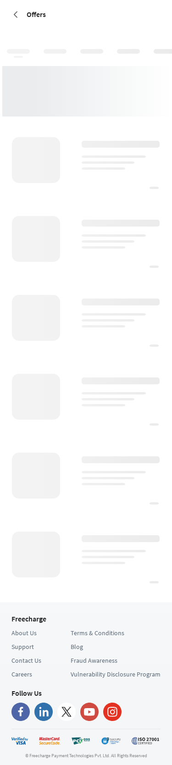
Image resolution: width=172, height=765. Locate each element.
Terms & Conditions (97, 633)
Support (22, 647)
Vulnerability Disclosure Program (116, 674)
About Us (24, 633)
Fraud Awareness (94, 660)
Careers (21, 674)
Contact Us (26, 660)
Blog (77, 647)
